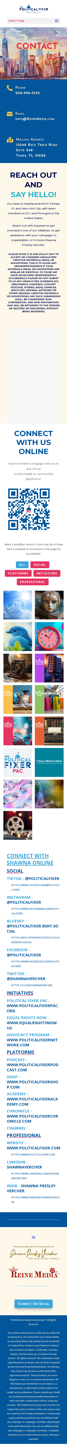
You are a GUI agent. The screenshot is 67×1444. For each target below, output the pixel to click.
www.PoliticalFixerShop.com (32, 1084)
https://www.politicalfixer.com (33, 1154)
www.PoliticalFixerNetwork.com (32, 1042)
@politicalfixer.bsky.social (32, 928)
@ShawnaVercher (26, 978)
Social (40, 565)
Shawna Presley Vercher (31, 1188)
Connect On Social (33, 1304)
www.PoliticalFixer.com (33, 1147)
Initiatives (47, 573)
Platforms (18, 573)
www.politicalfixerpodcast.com (32, 1067)
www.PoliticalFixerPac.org (33, 1008)
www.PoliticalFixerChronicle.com (32, 1118)
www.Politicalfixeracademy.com (32, 1101)
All (22, 565)
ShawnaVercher (24, 1167)
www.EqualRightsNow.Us (32, 1025)
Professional (32, 582)
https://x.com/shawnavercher (31, 985)
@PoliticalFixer (42, 878)
